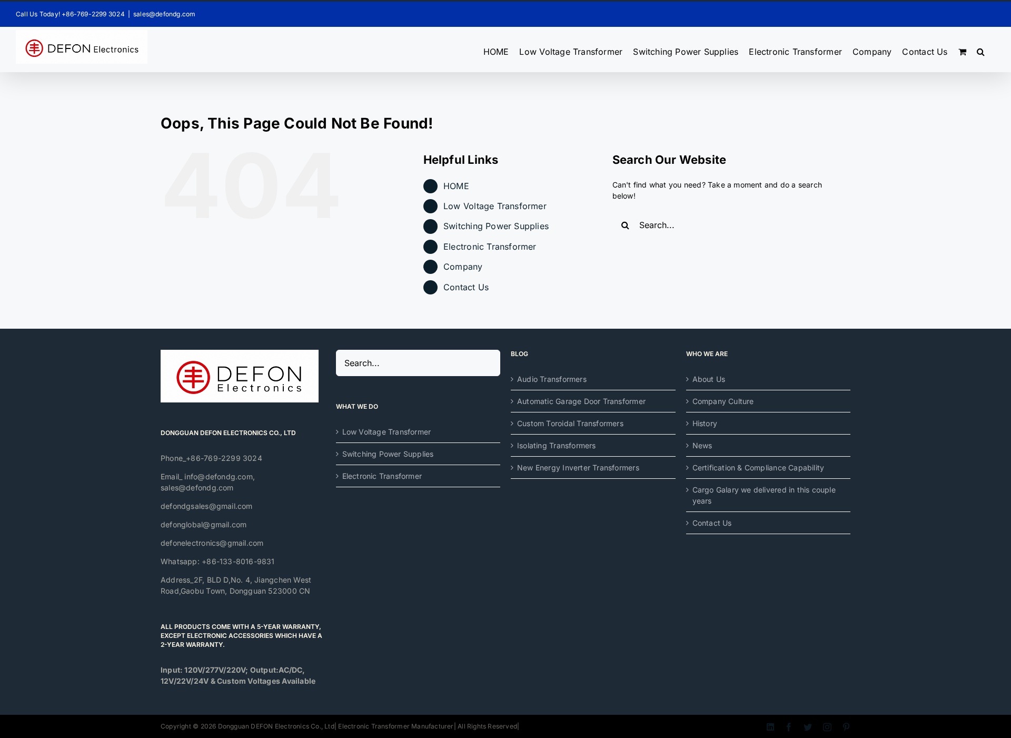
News (702, 445)
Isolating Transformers (556, 445)
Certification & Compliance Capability (758, 467)
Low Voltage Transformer (495, 206)
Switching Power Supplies (496, 226)
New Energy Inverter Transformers (578, 467)
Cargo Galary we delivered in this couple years (764, 495)
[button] (981, 49)
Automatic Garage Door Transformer (581, 401)
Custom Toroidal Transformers (570, 423)
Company (462, 266)
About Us (709, 379)
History (704, 423)
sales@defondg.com (164, 14)
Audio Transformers (552, 379)
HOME (456, 186)
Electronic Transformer (490, 246)
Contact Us (466, 287)
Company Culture (723, 401)
